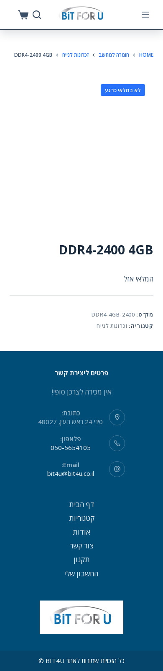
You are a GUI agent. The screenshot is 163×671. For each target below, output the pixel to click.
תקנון (82, 559)
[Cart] (23, 15)
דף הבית (81, 504)
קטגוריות (81, 518)
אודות (81, 532)
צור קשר (82, 545)
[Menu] (145, 14)
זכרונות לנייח (112, 325)
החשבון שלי (81, 573)
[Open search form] (37, 14)
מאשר (81, 663)
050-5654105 (71, 447)
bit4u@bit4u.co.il (70, 473)
